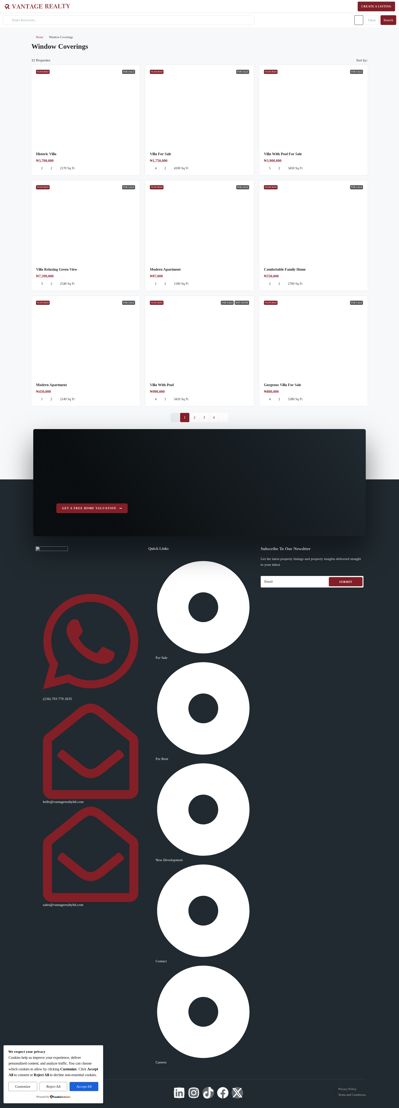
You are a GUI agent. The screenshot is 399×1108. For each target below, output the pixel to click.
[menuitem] (348, 6)
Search (388, 20)
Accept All (84, 1086)
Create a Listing (376, 6)
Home (39, 37)
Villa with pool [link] (162, 385)
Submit (345, 582)
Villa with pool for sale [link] (283, 154)
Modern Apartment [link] (165, 269)
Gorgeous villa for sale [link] (282, 385)
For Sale (128, 71)
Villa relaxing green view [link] (56, 269)
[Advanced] (358, 20)
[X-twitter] (237, 1093)
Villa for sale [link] (160, 154)
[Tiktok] (208, 1093)
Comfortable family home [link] (285, 269)
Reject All (53, 1086)
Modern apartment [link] (51, 385)
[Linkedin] (179, 1093)
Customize (22, 1086)
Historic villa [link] (46, 154)
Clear (372, 20)
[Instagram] (194, 1093)
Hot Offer (242, 302)
